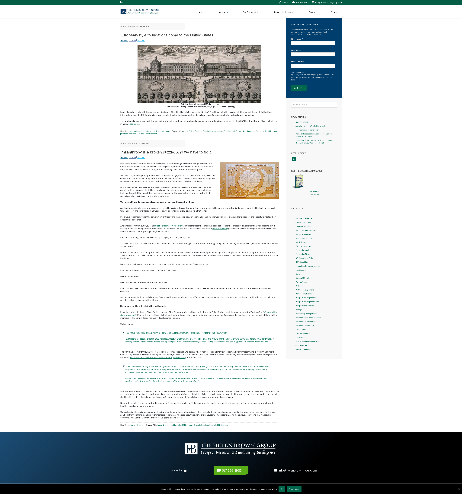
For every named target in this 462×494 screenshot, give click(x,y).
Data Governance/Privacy (305, 230)
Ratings (298, 310)
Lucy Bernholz (210, 425)
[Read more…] (134, 124)
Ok (282, 489)
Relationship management (306, 314)
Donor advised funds (303, 238)
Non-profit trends (163, 131)
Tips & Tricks (300, 337)
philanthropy (273, 131)
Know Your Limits (302, 122)
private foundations (128, 134)
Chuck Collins (188, 131)
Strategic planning (302, 333)
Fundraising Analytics (303, 250)
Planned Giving (301, 282)
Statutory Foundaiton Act (147, 134)
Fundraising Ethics (302, 254)
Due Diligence (301, 242)
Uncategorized (301, 345)
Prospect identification (304, 306)
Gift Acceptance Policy (304, 258)
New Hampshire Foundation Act (255, 131)
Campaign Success (303, 222)
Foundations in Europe (233, 131)
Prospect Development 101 (306, 298)
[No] (459, 489)
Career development (303, 226)
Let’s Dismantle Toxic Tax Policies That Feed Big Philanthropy (158, 358)
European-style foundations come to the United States (166, 35)
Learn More (314, 194)
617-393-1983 (232, 470)
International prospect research (142, 131)
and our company (220, 229)
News (297, 274)
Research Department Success (308, 318)
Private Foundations (303, 294)
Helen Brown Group (142, 11)
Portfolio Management (304, 290)
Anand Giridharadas (164, 425)
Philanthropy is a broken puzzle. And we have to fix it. (166, 152)
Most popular (300, 270)
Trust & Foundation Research (307, 341)
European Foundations (204, 131)
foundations (218, 131)
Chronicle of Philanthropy (183, 425)
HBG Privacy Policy (298, 72)
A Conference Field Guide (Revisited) (310, 126)
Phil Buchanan (222, 425)
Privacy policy (294, 489)
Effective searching (303, 246)
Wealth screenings (303, 349)
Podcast (298, 286)
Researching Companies (305, 322)
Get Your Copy (314, 191)
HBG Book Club (301, 262)
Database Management (305, 234)
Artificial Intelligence (303, 218)
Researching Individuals (304, 326)
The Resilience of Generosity (307, 130)
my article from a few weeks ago (168, 226)
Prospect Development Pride (307, 302)
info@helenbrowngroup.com (297, 470)
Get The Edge (299, 88)
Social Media (300, 329)
